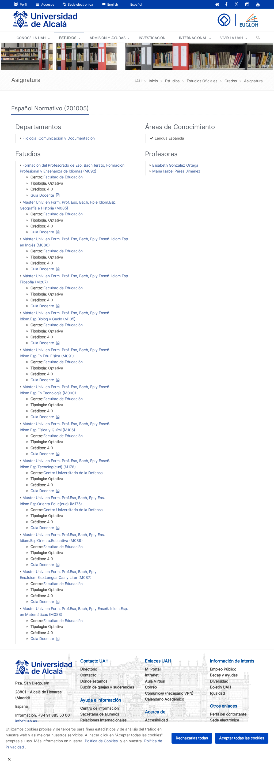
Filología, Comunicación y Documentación (58, 138)
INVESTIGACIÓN (152, 38)
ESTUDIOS (67, 38)
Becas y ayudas (224, 675)
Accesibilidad (156, 720)
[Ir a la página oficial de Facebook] (226, 5)
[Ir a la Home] (45, 20)
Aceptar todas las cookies (241, 738)
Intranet (152, 675)
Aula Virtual (155, 681)
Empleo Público (223, 669)
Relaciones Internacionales (103, 720)
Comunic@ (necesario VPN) (169, 693)
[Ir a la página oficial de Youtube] (258, 5)
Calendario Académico (164, 699)
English (112, 4)
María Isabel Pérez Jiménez (176, 171)
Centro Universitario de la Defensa (73, 472)
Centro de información (99, 708)
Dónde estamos (93, 681)
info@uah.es (26, 721)
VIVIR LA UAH (231, 38)
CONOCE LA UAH (31, 38)
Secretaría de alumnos (99, 714)
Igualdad (217, 693)
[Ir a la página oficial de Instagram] (247, 5)
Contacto (88, 675)
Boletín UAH (220, 687)
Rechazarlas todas (192, 738)
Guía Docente (43, 195)
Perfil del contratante (228, 714)
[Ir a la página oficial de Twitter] (236, 5)
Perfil (23, 4)
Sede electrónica (80, 4)
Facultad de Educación (63, 177)
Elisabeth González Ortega (175, 165)
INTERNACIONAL (193, 38)
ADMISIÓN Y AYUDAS (107, 38)
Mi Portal (153, 669)
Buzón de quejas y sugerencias (107, 687)
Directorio (88, 669)
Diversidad (219, 681)
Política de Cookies (101, 741)
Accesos (47, 4)
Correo (151, 687)
